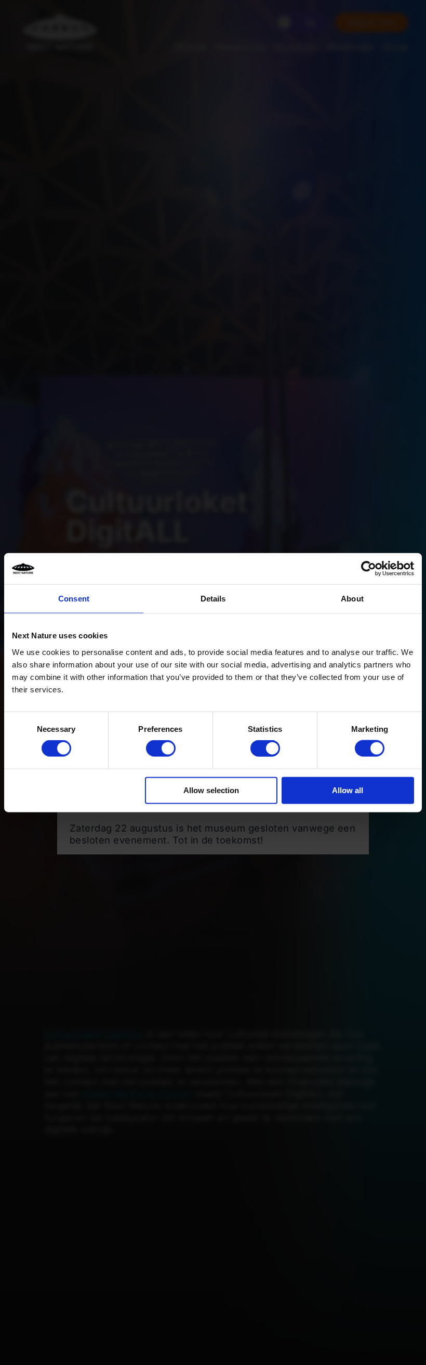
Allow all (347, 789)
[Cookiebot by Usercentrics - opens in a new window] (368, 569)
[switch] (161, 748)
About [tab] (352, 598)
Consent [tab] (73, 598)
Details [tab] (213, 598)
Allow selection (211, 789)
